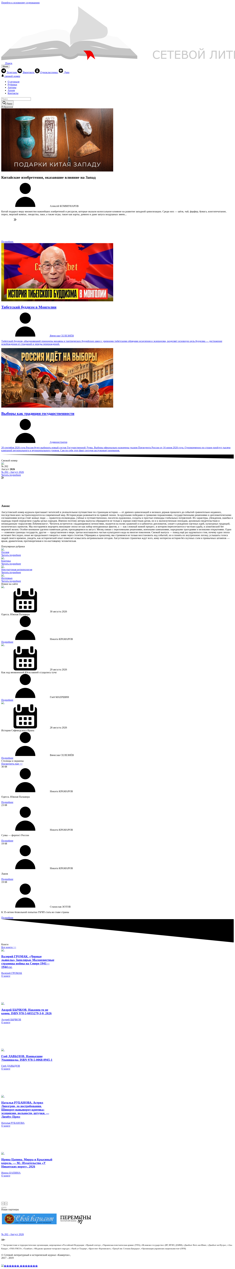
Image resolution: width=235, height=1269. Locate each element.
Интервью (6, 578)
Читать (11, 555)
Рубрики (12, 84)
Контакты (13, 93)
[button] (2, 1207)
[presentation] (2, 1203)
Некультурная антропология (16, 569)
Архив (11, 90)
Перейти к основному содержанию (20, 2)
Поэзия (5, 552)
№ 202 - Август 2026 (12, 472)
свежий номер (12, 76)
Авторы (12, 87)
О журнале (14, 81)
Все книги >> (8, 947)
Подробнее (7, 241)
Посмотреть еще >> (12, 763)
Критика (6, 560)
